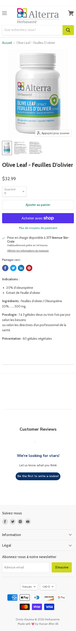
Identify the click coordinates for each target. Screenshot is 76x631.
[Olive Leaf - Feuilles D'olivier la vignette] (7, 148)
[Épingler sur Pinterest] (29, 268)
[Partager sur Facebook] (5, 268)
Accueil (7, 43)
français (27, 586)
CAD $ (46, 586)
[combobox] (32, 30)
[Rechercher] (68, 30)
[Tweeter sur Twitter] (13, 268)
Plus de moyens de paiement (38, 228)
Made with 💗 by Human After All (38, 623)
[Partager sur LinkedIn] (21, 268)
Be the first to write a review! (38, 476)
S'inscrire (61, 567)
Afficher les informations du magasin (28, 250)
